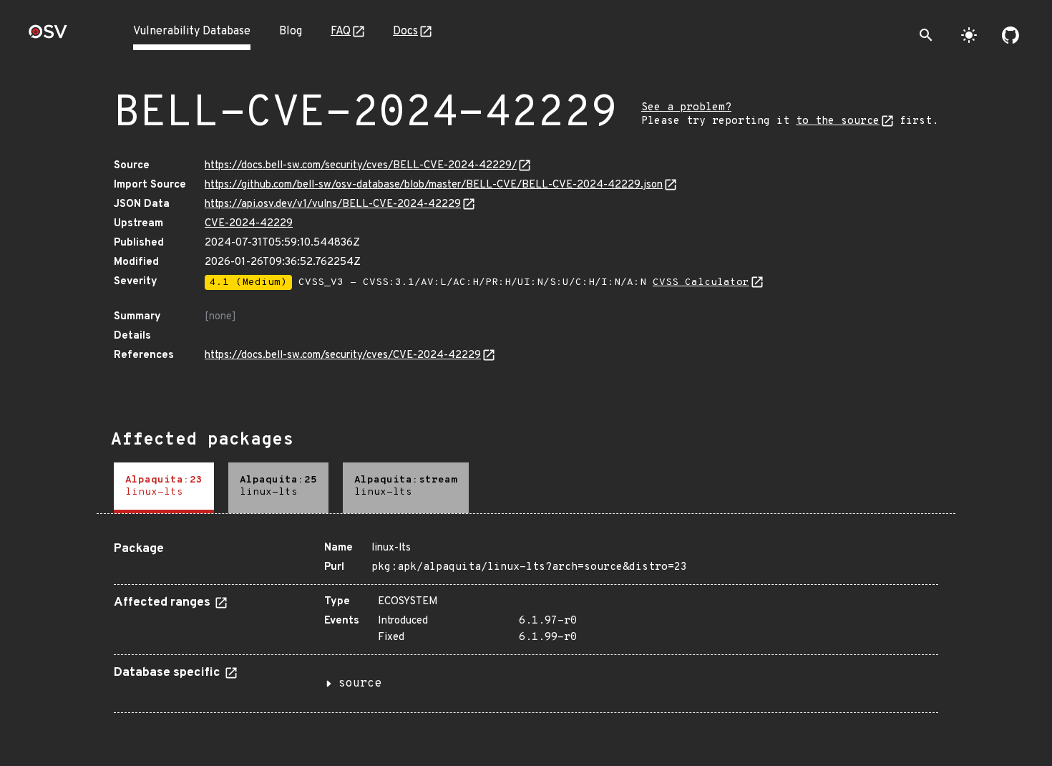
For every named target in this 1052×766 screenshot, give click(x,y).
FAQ (341, 31)
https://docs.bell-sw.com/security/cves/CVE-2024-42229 (343, 355)
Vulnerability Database (191, 31)
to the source (838, 121)
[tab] (164, 487)
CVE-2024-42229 (249, 224)
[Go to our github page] (1010, 35)
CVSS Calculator (701, 282)
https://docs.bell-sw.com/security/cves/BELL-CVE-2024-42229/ (361, 166)
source (360, 684)
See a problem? (686, 108)
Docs (405, 31)
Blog (290, 31)
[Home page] (48, 36)
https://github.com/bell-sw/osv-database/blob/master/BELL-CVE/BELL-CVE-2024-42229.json (434, 185)
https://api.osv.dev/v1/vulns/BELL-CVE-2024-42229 (333, 204)
